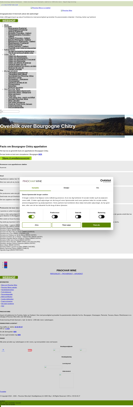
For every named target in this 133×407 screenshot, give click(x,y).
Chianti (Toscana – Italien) (19, 38)
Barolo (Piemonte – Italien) (19, 40)
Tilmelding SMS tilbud (17, 74)
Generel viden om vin (17, 64)
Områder (8, 26)
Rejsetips (12, 86)
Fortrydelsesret (6, 292)
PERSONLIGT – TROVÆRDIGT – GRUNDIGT (66, 274)
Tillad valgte (66, 225)
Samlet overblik (15, 69)
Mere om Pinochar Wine (9, 285)
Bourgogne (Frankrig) (17, 28)
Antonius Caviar (15, 78)
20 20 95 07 (19, 327)
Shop (6, 25)
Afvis (37, 225)
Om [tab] (97, 188)
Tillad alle (96, 225)
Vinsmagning (13, 81)
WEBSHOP (8, 20)
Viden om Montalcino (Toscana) (21, 59)
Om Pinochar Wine (12, 89)
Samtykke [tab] (35, 188)
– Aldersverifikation (6, 296)
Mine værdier (14, 101)
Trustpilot (3, 391)
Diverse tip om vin (16, 68)
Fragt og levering (6, 301)
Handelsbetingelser (7, 290)
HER (19, 335)
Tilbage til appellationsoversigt (16, 158)
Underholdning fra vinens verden (22, 66)
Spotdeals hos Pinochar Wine (21, 76)
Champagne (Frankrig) (17, 30)
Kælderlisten (9, 50)
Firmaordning (14, 84)
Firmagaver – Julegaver (18, 79)
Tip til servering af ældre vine (20, 53)
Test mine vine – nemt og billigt (21, 97)
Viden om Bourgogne (17, 56)
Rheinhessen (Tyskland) (18, 43)
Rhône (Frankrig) (15, 45)
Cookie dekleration (7, 299)
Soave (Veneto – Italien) (18, 46)
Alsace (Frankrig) (15, 31)
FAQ (2, 306)
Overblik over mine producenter (22, 48)
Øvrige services (11, 71)
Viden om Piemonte (16, 61)
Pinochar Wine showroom (19, 91)
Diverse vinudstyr (15, 88)
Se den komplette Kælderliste (21, 51)
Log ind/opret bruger (9, 5)
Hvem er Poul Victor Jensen (20, 104)
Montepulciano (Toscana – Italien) (19, 35)
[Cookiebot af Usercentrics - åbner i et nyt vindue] (102, 180)
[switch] (55, 216)
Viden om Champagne (17, 58)
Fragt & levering (15, 106)
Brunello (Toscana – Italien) (19, 33)
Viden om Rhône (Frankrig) (19, 63)
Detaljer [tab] (66, 188)
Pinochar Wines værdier (9, 287)
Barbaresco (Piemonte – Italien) (21, 41)
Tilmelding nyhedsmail (18, 73)
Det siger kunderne (16, 102)
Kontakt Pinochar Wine (18, 99)
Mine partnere (14, 94)
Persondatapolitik (16, 107)
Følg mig (12, 96)
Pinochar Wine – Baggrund (19, 92)
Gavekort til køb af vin (17, 83)
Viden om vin (9, 54)
